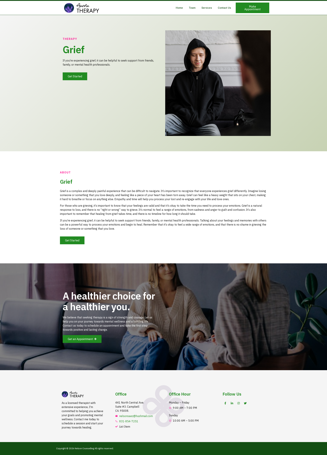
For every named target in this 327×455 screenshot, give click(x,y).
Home (179, 8)
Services (206, 8)
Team (192, 8)
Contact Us (224, 8)
